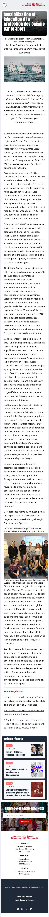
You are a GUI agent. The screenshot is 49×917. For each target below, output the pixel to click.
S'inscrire (25, 822)
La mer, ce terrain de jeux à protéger (22, 697)
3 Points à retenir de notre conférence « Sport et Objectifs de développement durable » (24, 724)
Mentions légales (24, 896)
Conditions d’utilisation (24, 900)
